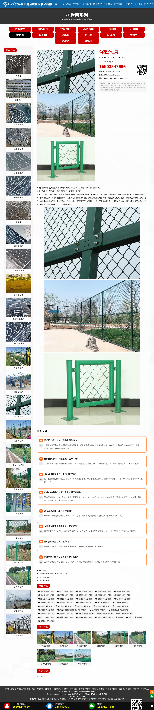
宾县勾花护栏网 (46, 606)
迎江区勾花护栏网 (47, 599)
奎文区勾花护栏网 (125, 614)
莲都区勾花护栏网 (83, 606)
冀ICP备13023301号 (77, 697)
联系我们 (148, 4)
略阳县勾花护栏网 (66, 595)
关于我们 (128, 4)
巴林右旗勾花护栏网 (86, 614)
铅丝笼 (91, 699)
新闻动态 (87, 4)
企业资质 (138, 4)
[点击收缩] (152, 706)
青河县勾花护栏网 (47, 621)
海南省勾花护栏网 (123, 591)
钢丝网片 (50, 699)
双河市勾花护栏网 (121, 603)
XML (99, 694)
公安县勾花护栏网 (47, 617)
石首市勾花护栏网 (121, 606)
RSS (105, 694)
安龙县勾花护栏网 (47, 595)
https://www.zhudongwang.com (116, 78)
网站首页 (66, 4)
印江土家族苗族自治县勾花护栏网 (110, 617)
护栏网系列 (77, 19)
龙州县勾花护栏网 (47, 603)
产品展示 (77, 4)
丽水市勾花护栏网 (106, 614)
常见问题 (118, 4)
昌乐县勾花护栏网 (102, 606)
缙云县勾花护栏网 (66, 591)
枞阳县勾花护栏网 (64, 606)
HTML (92, 694)
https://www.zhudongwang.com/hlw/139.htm (53, 573)
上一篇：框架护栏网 (43, 577)
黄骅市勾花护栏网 (66, 603)
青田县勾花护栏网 (85, 599)
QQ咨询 (117, 71)
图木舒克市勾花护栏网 (119, 610)
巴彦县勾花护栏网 (104, 595)
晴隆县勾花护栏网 (85, 603)
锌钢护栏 (66, 699)
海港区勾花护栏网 (85, 617)
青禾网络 (120, 699)
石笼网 (85, 699)
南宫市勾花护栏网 (123, 595)
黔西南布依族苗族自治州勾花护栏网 (72, 610)
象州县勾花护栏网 (66, 617)
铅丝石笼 (97, 699)
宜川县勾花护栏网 (135, 617)
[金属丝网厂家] (30, 4)
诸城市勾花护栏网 (104, 599)
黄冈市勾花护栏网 (104, 591)
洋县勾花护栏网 (103, 603)
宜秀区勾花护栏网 (47, 591)
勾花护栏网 (42, 570)
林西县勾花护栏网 (66, 599)
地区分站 (84, 694)
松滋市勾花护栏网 (123, 599)
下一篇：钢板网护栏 (43, 580)
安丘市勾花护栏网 (85, 591)
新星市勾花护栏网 (85, 595)
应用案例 (107, 4)
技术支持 (97, 4)
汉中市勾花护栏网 (98, 610)
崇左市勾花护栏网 (47, 610)
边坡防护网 (42, 699)
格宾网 (80, 699)
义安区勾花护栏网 (66, 614)
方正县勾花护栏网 (47, 614)
